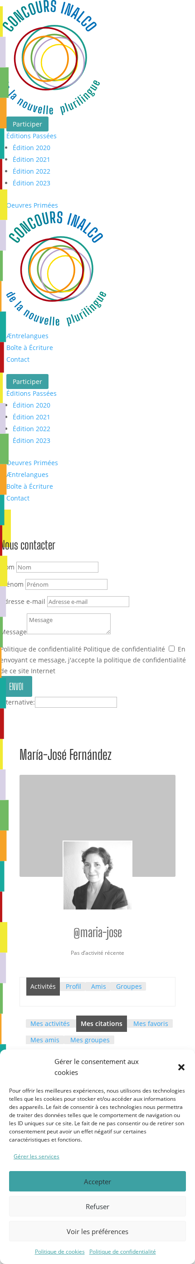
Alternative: (17, 702)
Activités (43, 986)
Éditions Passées (31, 135)
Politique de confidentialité (122, 1251)
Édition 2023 (31, 183)
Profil (73, 986)
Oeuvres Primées (32, 205)
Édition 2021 (31, 159)
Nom (7, 567)
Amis (98, 986)
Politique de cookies (60, 1251)
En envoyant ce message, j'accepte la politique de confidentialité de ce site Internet (93, 660)
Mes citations (101, 1023)
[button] (181, 1067)
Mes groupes (90, 1040)
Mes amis (44, 1040)
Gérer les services (36, 1156)
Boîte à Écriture (29, 347)
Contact (17, 359)
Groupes (129, 986)
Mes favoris (150, 1023)
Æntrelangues (27, 335)
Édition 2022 (31, 171)
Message (13, 631)
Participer (27, 124)
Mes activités (50, 1023)
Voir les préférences (97, 1231)
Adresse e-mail (22, 601)
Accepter (97, 1181)
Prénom (12, 584)
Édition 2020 (31, 147)
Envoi (16, 686)
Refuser (97, 1206)
